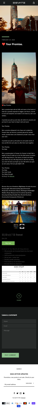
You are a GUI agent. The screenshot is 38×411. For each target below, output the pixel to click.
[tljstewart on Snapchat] (24, 393)
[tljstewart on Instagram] (20, 393)
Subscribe (29, 383)
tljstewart (23, 397)
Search (19, 369)
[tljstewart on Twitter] (17, 393)
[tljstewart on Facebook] (14, 393)
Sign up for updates (19, 374)
